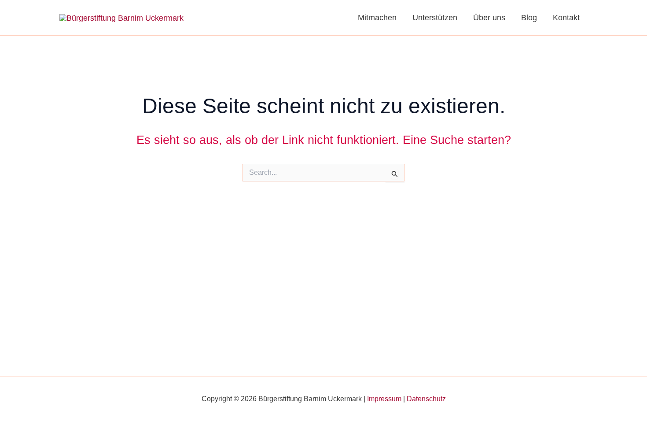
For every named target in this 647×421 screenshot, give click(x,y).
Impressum (384, 399)
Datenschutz (426, 399)
